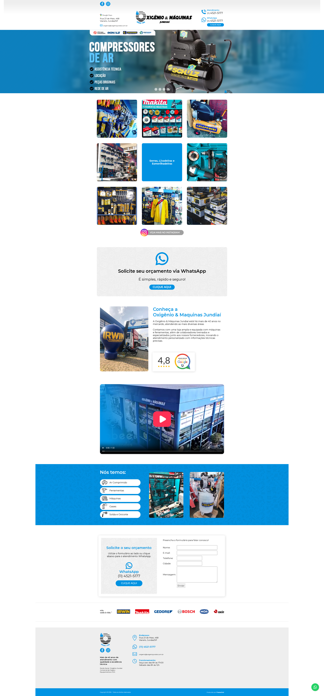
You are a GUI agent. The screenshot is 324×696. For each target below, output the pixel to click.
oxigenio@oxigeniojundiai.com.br (115, 26)
